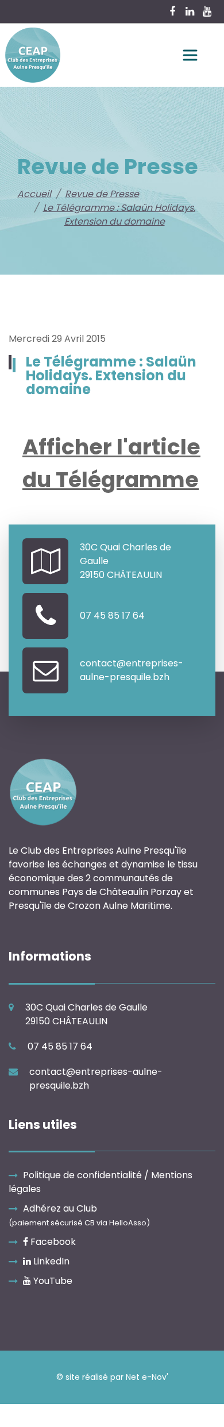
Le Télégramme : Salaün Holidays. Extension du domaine (119, 214)
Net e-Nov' (147, 1377)
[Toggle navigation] (190, 55)
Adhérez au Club (79, 1215)
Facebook (52, 1241)
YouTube (51, 1280)
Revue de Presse (102, 193)
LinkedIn (50, 1261)
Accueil (34, 193)
